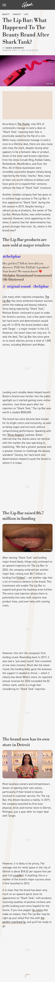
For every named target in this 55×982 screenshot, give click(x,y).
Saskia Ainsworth (15, 48)
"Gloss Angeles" (16, 435)
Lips (26, 14)
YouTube (49, 84)
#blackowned (16, 279)
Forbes (20, 577)
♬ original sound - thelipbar (25, 286)
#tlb (4, 279)
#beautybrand (24, 275)
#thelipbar (8, 275)
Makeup (17, 14)
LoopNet (18, 875)
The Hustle (23, 124)
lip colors (37, 910)
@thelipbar (11, 256)
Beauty (6, 14)
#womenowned (42, 275)
